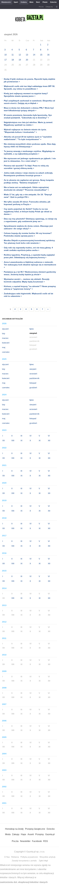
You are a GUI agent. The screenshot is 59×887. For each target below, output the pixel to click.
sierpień (33, 369)
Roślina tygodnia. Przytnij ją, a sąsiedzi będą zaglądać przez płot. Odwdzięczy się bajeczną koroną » (29, 256)
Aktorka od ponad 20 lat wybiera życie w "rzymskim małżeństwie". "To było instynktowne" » (28, 138)
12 (20, 55)
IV (30, 436)
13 (27, 55)
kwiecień (5, 343)
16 (48, 55)
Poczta (41, 6)
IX (21, 440)
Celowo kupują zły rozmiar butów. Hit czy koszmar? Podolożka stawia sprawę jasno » (28, 234)
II (11, 436)
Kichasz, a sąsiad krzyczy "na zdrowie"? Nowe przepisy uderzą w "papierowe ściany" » (30, 287)
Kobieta (24, 2)
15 (41, 55)
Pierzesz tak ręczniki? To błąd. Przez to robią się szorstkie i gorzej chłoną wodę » (26, 167)
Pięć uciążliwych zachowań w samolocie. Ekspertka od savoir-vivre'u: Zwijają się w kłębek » (29, 102)
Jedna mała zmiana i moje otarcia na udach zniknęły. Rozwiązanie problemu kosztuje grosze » (28, 174)
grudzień (33, 387)
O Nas (7, 857)
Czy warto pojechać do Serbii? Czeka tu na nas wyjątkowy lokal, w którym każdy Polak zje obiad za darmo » (28, 211)
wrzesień (33, 374)
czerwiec (6, 352)
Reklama (15, 857)
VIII (12, 440)
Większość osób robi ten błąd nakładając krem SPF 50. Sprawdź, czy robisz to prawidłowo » (29, 87)
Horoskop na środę (14, 829)
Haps (23, 834)
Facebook (37, 841)
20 (27, 60)
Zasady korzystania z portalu (24, 860)
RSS (45, 841)
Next (38, 2)
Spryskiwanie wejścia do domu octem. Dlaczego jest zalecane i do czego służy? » (28, 227)
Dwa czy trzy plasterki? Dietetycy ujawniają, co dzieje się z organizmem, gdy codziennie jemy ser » (30, 220)
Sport (16, 2)
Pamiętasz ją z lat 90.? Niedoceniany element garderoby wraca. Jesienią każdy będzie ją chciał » (30, 273)
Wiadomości (6, 2)
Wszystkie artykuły (47, 857)
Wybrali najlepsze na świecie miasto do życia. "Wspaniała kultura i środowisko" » (25, 130)
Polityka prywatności (29, 857)
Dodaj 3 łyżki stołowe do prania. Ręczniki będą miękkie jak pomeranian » (29, 80)
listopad (33, 383)
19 (20, 60)
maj (3, 347)
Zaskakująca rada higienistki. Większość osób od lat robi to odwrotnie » (28, 294)
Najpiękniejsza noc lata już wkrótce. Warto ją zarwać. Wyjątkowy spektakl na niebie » (28, 123)
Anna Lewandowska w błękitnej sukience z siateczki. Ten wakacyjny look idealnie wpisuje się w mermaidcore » (30, 264)
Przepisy (39, 834)
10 (5, 55)
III (21, 436)
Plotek (45, 2)
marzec (5, 338)
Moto (31, 2)
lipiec (32, 329)
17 (5, 60)
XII (49, 440)
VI (49, 436)
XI (39, 440)
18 (13, 60)
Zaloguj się (49, 6)
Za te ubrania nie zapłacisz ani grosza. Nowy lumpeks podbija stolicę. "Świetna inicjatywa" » (29, 181)
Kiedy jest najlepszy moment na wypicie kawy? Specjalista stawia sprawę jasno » (26, 94)
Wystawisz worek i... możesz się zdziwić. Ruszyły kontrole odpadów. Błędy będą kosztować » (26, 280)
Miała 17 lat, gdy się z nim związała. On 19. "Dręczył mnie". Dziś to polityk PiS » (28, 195)
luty (3, 333)
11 (13, 55)
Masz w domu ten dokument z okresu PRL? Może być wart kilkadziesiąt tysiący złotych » (29, 109)
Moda (8, 834)
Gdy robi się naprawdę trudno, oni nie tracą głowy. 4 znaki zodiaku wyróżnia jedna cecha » (28, 249)
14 (34, 55)
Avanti (31, 834)
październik (34, 378)
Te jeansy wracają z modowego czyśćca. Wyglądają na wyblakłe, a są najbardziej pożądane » (29, 152)
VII (3, 440)
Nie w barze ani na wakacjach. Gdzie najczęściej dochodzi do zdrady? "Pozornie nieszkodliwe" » (26, 188)
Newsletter (25, 841)
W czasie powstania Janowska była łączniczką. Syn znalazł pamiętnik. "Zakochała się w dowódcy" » (28, 116)
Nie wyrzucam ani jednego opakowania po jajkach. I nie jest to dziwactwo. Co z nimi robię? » (30, 159)
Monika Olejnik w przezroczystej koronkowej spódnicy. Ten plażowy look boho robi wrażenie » (29, 241)
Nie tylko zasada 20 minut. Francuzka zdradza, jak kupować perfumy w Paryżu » (27, 203)
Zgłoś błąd (43, 860)
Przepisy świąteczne (35, 829)
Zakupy (15, 834)
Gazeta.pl (50, 834)
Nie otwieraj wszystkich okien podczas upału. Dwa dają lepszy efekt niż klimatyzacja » (30, 145)
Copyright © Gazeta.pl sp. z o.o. (29, 851)
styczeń (5, 329)
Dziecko (53, 2)
